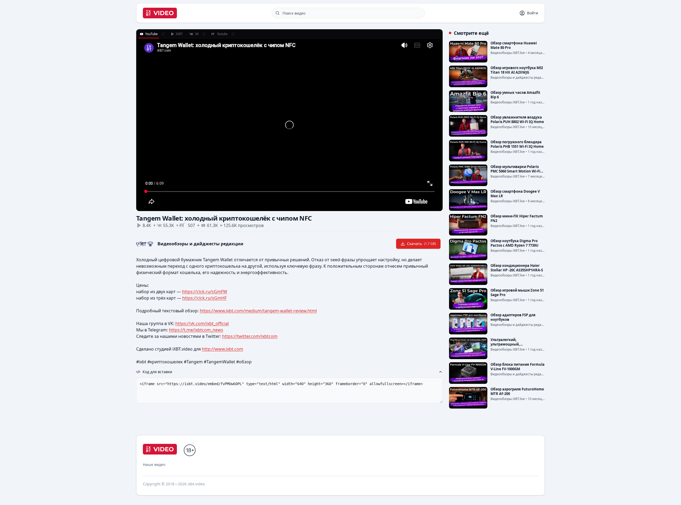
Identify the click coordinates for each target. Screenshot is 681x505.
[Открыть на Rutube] (233, 34)
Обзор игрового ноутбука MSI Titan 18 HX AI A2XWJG (517, 70)
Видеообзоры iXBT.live (508, 52)
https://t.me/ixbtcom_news (196, 330)
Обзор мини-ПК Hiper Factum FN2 (517, 218)
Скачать (421, 243)
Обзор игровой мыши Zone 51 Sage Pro (517, 292)
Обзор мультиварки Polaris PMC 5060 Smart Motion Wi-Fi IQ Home (515, 171)
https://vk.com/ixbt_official (202, 323)
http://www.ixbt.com (222, 349)
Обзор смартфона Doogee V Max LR (515, 193)
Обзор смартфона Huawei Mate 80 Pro (514, 45)
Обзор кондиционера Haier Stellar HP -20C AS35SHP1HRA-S (517, 267)
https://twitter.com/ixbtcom (249, 336)
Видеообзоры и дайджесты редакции (200, 244)
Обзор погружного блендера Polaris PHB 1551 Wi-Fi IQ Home (517, 144)
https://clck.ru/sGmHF (204, 298)
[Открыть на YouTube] (163, 34)
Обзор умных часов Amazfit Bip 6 (515, 94)
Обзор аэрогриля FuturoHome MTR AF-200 (517, 391)
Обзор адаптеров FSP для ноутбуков (513, 317)
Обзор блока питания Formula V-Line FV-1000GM (518, 366)
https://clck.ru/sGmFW (204, 291)
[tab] (148, 34)
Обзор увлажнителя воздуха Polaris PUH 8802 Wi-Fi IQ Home (517, 119)
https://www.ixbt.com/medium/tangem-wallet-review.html (258, 311)
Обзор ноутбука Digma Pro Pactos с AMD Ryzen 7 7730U (514, 243)
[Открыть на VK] (204, 34)
